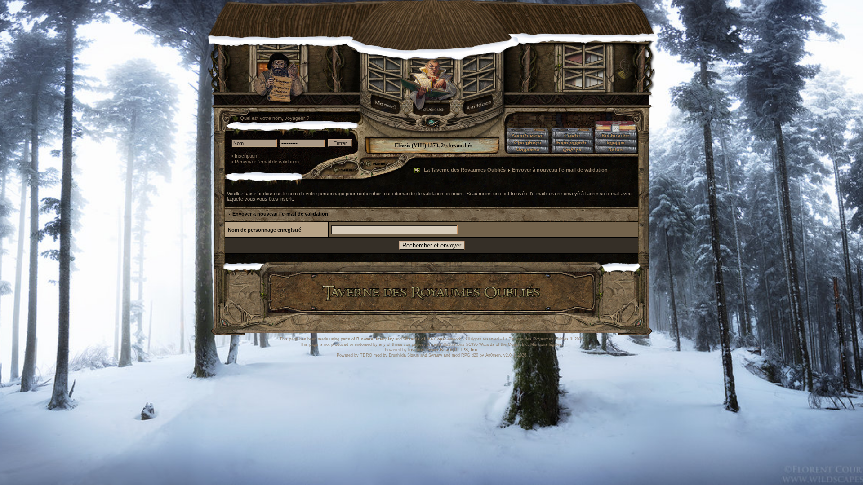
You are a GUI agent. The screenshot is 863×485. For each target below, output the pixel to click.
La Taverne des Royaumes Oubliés (465, 169)
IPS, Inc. (469, 350)
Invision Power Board (430, 350)
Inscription (246, 156)
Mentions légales (546, 344)
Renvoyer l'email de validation (267, 161)
